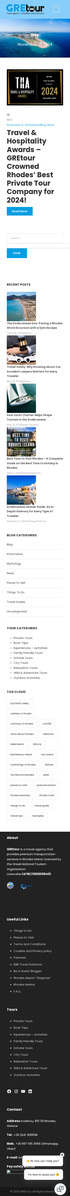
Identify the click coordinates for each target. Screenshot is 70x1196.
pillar (46, 774)
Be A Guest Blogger (28, 971)
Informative (15, 554)
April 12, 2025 (14, 473)
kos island (47, 754)
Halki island (17, 744)
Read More (19, 211)
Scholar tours (23, 658)
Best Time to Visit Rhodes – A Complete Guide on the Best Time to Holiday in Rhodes (35, 463)
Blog (43, 125)
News (50, 125)
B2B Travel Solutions (28, 964)
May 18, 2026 (14, 381)
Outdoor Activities (27, 678)
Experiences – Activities (30, 648)
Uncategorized (17, 611)
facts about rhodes (22, 734)
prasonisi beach (46, 785)
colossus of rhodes (21, 723)
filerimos (48, 734)
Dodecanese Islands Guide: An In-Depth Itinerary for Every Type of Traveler (31, 511)
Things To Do (15, 592)
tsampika (38, 815)
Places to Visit (16, 583)
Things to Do (23, 931)
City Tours (21, 663)
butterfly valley (19, 703)
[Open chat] (60, 1189)
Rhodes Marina (24, 984)
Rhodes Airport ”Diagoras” (32, 978)
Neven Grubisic (30, 424)
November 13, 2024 (19, 125)
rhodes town (46, 795)
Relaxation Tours (26, 668)
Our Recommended (22, 774)
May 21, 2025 (14, 424)
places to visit (18, 785)
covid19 (47, 723)
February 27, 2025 (17, 521)
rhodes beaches (20, 795)
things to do (17, 805)
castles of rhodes (21, 713)
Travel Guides (16, 602)
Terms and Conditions (30, 944)
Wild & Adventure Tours (30, 673)
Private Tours (23, 638)
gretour (35, 125)
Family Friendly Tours (28, 653)
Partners (20, 957)
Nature (49, 764)
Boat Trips (21, 643)
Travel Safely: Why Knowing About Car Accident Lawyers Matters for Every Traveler (34, 371)
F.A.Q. (17, 991)
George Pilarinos (31, 473)
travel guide (42, 805)
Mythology (14, 564)
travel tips (16, 815)
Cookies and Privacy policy (33, 951)
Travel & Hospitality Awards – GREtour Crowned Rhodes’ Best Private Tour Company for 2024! (30, 166)
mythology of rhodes (23, 764)
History (37, 744)
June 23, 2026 (15, 333)
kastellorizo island (21, 754)
